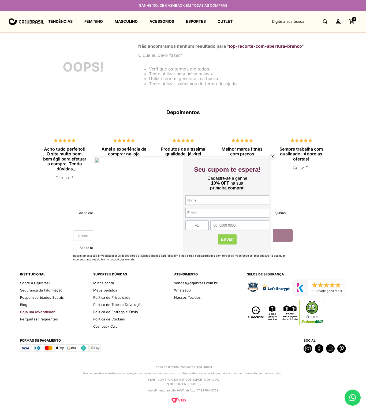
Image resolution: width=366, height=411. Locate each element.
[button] (338, 22)
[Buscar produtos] (323, 21)
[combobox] (300, 21)
